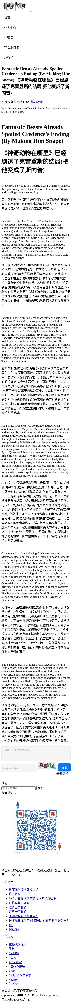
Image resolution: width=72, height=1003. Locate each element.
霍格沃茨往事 (18, 944)
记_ (11, 925)
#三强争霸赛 (17, 966)
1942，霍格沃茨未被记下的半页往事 (32, 898)
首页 (7, 17)
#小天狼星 (15, 962)
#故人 (12, 957)
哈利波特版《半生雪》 (23, 916)
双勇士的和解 (18, 907)
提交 (64, 767)
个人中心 (10, 27)
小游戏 (8, 57)
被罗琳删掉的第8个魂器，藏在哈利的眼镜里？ (39, 920)
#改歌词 (14, 980)
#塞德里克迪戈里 (20, 975)
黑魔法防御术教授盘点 (23, 889)
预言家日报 (11, 47)
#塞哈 (12, 971)
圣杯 (12, 948)
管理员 (8, 37)
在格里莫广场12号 (20, 902)
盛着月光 (15, 894)
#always (13, 983)
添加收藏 (37, 102)
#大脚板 (14, 953)
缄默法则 (15, 929)
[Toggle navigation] (30, 11)
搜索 (40, 788)
